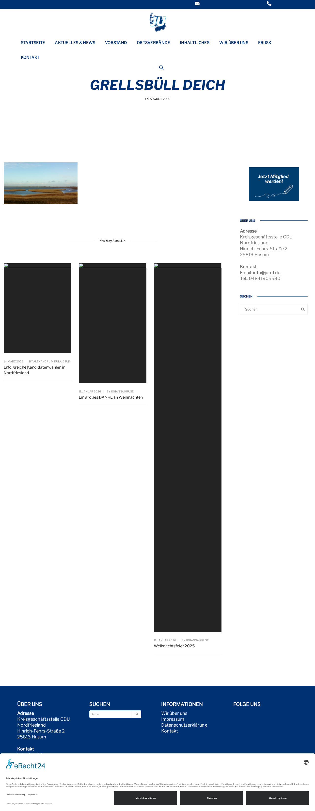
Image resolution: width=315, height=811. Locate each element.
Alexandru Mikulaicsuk (51, 361)
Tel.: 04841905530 (260, 278)
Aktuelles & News (75, 42)
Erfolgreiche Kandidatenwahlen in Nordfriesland (34, 370)
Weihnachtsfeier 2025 (174, 646)
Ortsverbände (153, 42)
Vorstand (116, 42)
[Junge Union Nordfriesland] (157, 21)
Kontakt (30, 57)
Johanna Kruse (122, 391)
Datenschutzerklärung (184, 725)
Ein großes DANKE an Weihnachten (111, 397)
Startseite (33, 42)
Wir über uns (233, 42)
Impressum (172, 719)
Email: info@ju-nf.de (260, 272)
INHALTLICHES (194, 42)
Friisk (264, 42)
